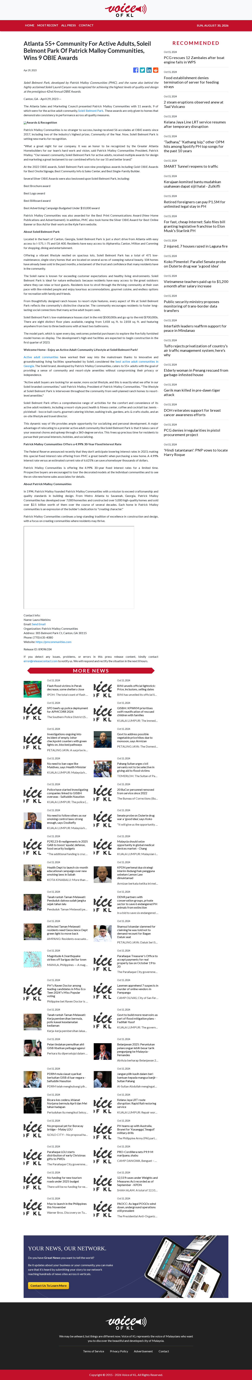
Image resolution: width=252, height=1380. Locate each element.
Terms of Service (93, 1351)
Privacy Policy (119, 1351)
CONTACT (86, 25)
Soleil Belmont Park (90, 110)
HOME (29, 25)
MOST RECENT (47, 25)
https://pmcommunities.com (53, 642)
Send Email (39, 624)
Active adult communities (41, 357)
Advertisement (143, 1351)
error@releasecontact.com (41, 661)
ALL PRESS (68, 25)
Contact (164, 1351)
